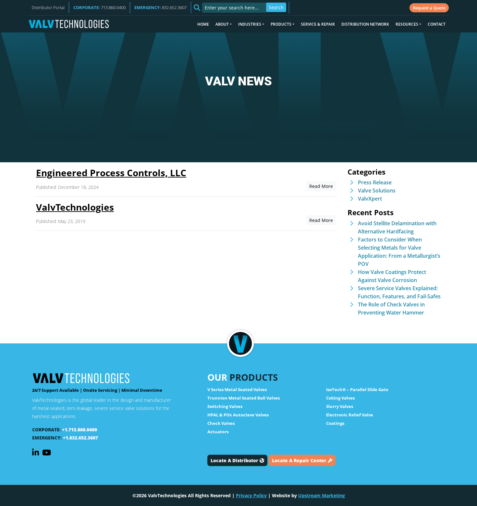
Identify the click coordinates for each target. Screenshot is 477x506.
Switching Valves (224, 406)
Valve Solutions (377, 190)
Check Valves (221, 423)
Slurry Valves (339, 406)
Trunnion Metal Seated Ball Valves (243, 398)
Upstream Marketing (321, 495)
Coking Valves (340, 398)
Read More (321, 186)
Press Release (375, 182)
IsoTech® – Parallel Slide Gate (357, 389)
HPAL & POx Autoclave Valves (238, 415)
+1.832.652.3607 (80, 438)
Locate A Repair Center (300, 460)
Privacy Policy (251, 495)
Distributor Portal (48, 7)
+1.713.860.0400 (79, 429)
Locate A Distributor (235, 460)
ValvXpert (370, 198)
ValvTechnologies (75, 207)
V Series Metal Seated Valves (237, 389)
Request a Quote (429, 8)
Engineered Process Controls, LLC (111, 173)
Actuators (217, 432)
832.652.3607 (160, 7)
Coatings (335, 423)
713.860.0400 (99, 7)
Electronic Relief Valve (349, 415)
